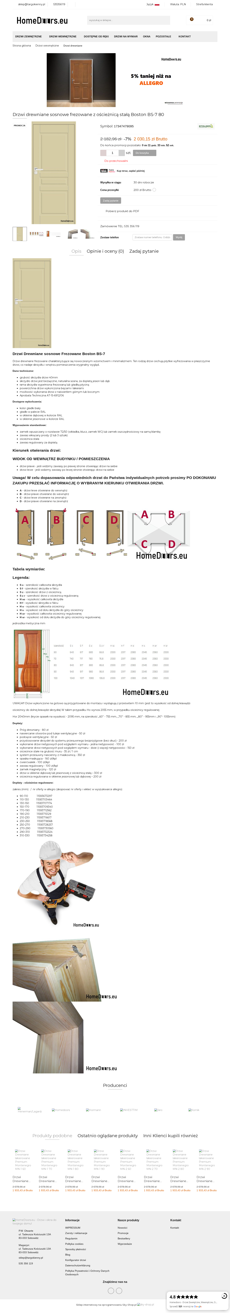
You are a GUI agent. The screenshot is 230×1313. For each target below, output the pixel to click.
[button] (72, 1220)
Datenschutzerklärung (77, 1265)
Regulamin (71, 1238)
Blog (67, 1254)
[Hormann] (98, 1110)
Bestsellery (124, 1238)
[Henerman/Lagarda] (30, 1110)
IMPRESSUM (72, 1227)
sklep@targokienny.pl (31, 1257)
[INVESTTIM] (132, 1110)
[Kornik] (200, 1110)
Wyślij (179, 237)
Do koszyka (143, 152)
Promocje (123, 1233)
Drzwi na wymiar (126, 36)
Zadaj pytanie (110, 200)
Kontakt (185, 36)
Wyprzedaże (125, 1243)
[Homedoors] (64, 1110)
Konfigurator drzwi (75, 1260)
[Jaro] (166, 1110)
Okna (146, 36)
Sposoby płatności (75, 1249)
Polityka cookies (74, 1243)
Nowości (122, 1227)
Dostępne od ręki (96, 36)
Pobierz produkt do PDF (122, 211)
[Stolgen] (206, 126)
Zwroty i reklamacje (76, 1233)
